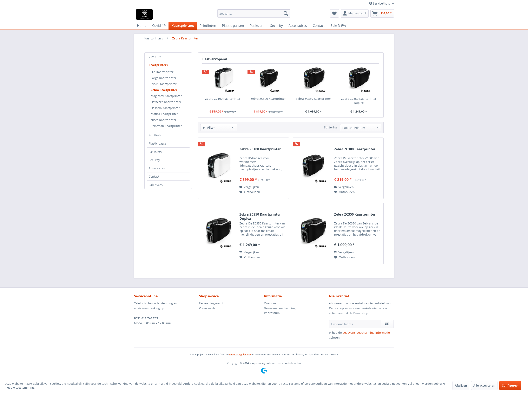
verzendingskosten (240, 354)
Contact (154, 176)
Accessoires (157, 168)
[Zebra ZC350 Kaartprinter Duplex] (359, 80)
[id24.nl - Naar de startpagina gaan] (144, 14)
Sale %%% (156, 185)
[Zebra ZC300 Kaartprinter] (268, 80)
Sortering (330, 127)
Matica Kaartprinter (164, 114)
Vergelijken (251, 187)
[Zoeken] (286, 13)
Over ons (270, 303)
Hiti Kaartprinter (162, 72)
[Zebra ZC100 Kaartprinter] (223, 80)
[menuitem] (253, 13)
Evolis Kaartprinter (164, 84)
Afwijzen (461, 385)
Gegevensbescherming (280, 308)
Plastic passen (158, 143)
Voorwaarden (208, 308)
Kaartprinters (158, 65)
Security (154, 160)
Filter (210, 127)
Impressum (272, 313)
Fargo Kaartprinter (163, 78)
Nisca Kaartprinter (163, 120)
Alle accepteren (484, 385)
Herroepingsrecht (211, 303)
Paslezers (155, 152)
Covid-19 (155, 57)
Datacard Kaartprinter (166, 102)
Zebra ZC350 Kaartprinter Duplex (358, 101)
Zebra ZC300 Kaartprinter (268, 99)
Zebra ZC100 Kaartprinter (222, 99)
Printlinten (156, 135)
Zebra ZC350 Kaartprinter (313, 99)
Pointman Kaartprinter (166, 126)
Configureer (510, 385)
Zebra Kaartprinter (164, 90)
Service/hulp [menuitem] (381, 3)
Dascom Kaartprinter (165, 108)
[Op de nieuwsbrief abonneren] (387, 324)
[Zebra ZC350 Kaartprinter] (313, 80)
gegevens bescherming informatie (366, 333)
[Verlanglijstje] (334, 13)
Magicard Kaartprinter (166, 96)
